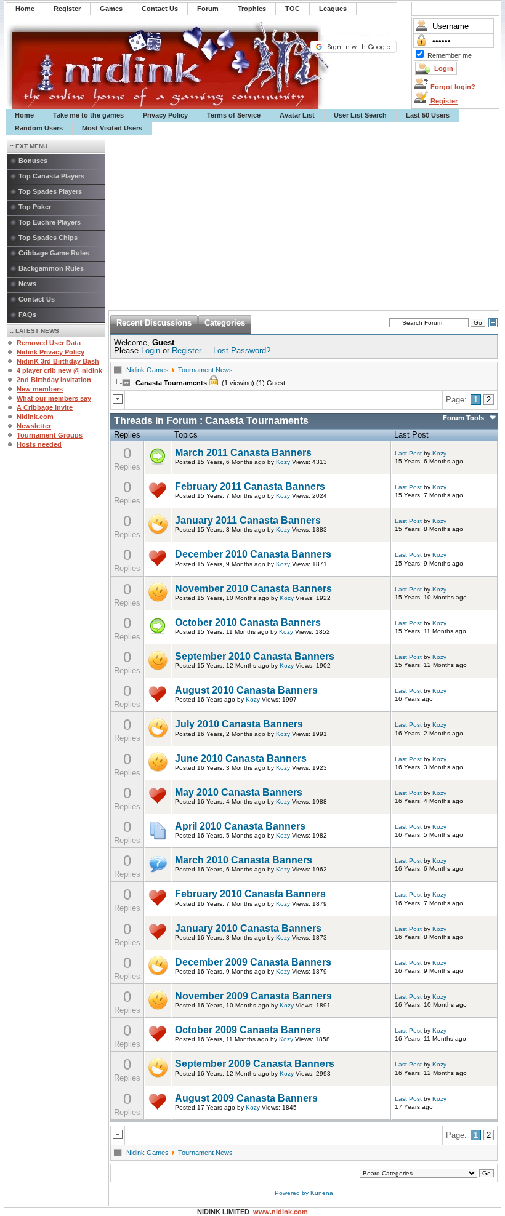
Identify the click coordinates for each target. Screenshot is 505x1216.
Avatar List (297, 115)
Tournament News (205, 370)
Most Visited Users (112, 128)
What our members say (54, 398)
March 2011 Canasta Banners (243, 452)
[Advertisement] (303, 223)
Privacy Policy (165, 115)
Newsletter (34, 426)
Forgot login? (452, 86)
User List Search (360, 115)
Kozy (283, 461)
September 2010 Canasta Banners (254, 656)
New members (40, 389)
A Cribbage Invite (45, 407)
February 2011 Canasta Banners (250, 486)
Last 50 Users (428, 115)
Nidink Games (147, 370)
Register (443, 101)
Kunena (321, 1193)
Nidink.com (35, 416)
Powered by (292, 1193)
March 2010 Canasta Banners (243, 860)
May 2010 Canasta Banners (238, 792)
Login (150, 350)
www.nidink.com (280, 1211)
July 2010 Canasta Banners (239, 724)
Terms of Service (234, 115)
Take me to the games (88, 115)
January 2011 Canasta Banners (248, 520)
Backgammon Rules (51, 268)
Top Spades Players (50, 191)
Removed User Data (49, 342)
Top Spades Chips (48, 237)
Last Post (408, 453)
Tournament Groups (50, 435)
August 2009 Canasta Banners (246, 1098)
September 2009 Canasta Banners (254, 1063)
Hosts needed (39, 444)
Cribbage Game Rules (53, 253)
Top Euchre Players (49, 222)
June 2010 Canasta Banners (241, 758)
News (27, 283)
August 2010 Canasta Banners (246, 690)
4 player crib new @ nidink (59, 370)
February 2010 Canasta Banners (250, 894)
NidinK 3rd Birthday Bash (58, 361)
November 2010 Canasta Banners (253, 588)
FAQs (27, 314)
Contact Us (36, 299)
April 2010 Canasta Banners (240, 826)
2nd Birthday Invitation (54, 379)
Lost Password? (241, 350)
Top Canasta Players (51, 176)
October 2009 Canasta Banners (248, 1030)
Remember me (449, 55)
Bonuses (32, 160)
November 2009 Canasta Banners (253, 996)
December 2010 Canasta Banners (253, 554)
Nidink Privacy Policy (50, 352)
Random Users (39, 128)
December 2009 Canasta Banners (253, 962)
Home (24, 115)
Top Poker (34, 206)
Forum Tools (463, 418)
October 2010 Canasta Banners (248, 622)
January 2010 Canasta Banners (248, 928)
